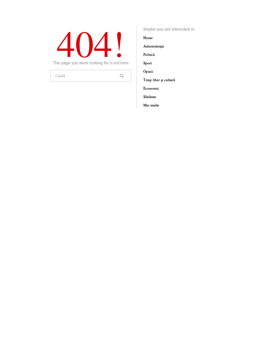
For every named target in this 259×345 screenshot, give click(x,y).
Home (148, 37)
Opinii (148, 71)
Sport (147, 62)
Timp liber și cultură (159, 79)
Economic (151, 88)
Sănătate (149, 96)
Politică (149, 54)
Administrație (153, 46)
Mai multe (151, 104)
